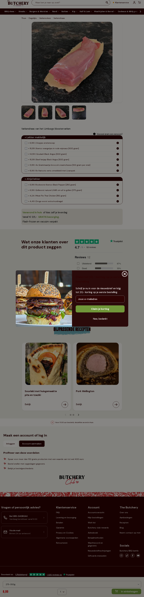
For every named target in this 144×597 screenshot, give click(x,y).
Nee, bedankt (100, 318)
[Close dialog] (124, 273)
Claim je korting (100, 308)
